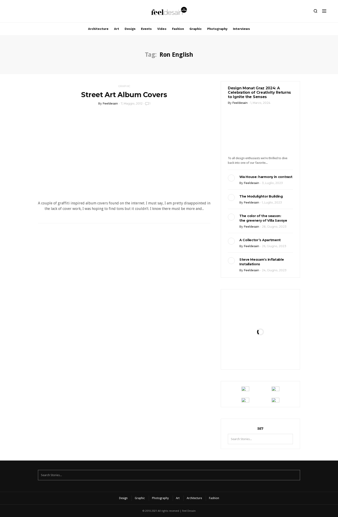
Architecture (98, 29)
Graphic (195, 29)
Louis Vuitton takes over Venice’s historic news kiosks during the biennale (260, 316)
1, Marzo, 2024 (260, 103)
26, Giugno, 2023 (274, 246)
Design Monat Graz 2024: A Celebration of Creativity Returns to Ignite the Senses (259, 92)
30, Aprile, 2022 (272, 355)
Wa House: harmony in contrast (265, 177)
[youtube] (35, 12)
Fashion (178, 29)
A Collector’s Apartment (260, 240)
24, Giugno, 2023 (274, 270)
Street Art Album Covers (124, 94)
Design (130, 29)
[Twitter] (27, 12)
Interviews (241, 29)
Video (161, 29)
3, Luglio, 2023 (272, 183)
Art (116, 29)
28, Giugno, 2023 (274, 226)
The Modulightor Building (261, 196)
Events (146, 29)
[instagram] (12, 12)
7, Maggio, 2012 (132, 103)
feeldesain (110, 103)
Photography (217, 29)
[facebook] (20, 12)
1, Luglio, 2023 (272, 202)
